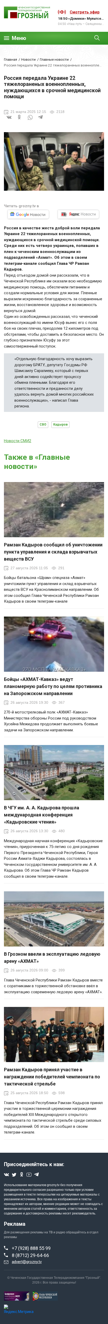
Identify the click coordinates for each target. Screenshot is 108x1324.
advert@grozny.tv (27, 1261)
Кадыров (60, 424)
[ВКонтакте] (9, 120)
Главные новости (54, 59)
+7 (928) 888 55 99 (31, 1248)
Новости (28, 59)
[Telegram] (41, 120)
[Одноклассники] (20, 120)
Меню (19, 38)
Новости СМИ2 (17, 440)
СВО (43, 424)
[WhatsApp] (30, 120)
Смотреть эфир (85, 12)
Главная (10, 59)
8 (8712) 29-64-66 (30, 1255)
